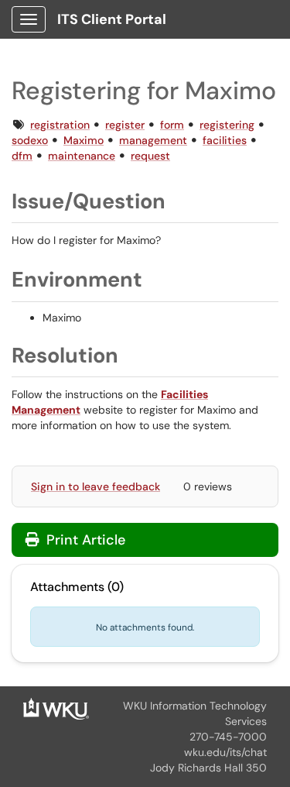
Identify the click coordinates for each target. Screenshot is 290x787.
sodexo (30, 140)
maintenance (81, 156)
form (172, 125)
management (153, 140)
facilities (225, 140)
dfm (22, 156)
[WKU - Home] (56, 708)
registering (227, 125)
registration (60, 125)
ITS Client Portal (111, 19)
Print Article (84, 540)
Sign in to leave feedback (95, 486)
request (150, 156)
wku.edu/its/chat (225, 752)
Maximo (83, 140)
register (125, 125)
